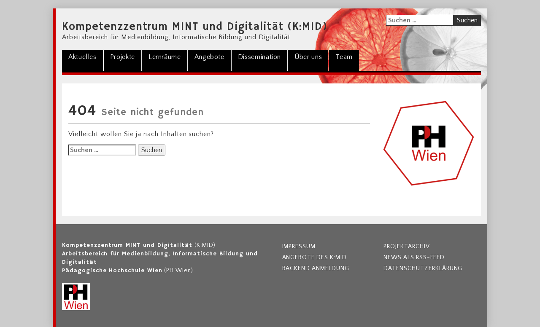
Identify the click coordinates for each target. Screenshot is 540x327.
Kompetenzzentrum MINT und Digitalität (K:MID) (195, 27)
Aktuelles (82, 57)
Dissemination (259, 57)
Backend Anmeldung (315, 268)
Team (344, 57)
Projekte (122, 57)
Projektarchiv (406, 246)
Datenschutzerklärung (422, 268)
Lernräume (164, 57)
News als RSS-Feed (413, 257)
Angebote (209, 57)
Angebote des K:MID (314, 257)
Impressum (299, 246)
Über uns (308, 57)
